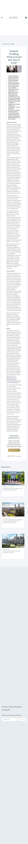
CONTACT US (14, 450)
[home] (13, 17)
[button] (1, 18)
